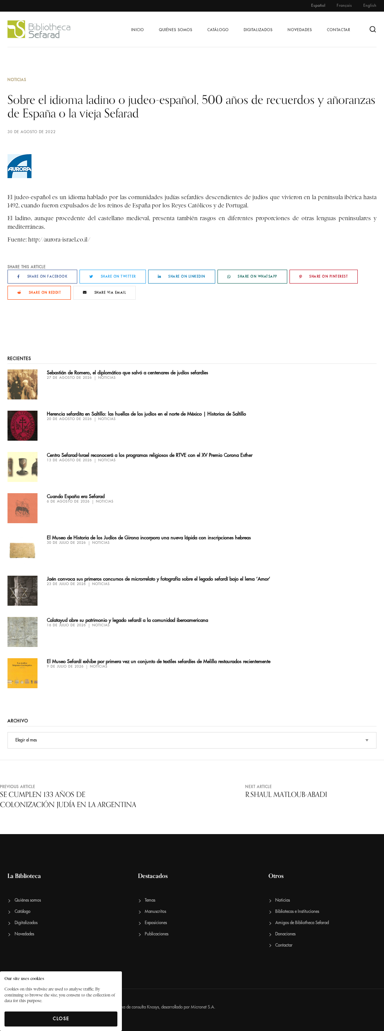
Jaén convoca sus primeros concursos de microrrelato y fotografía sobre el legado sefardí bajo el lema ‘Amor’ (158, 578)
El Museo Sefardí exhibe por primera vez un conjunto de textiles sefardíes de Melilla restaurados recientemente (158, 661)
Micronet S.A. (203, 1007)
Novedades (300, 30)
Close (61, 1018)
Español (318, 6)
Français (344, 6)
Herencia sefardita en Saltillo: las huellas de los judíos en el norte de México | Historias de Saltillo (146, 413)
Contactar (338, 30)
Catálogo (218, 30)
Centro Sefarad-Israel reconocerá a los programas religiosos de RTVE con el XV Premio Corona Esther (149, 455)
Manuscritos (155, 911)
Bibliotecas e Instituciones (297, 911)
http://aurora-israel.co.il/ (59, 239)
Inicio (137, 30)
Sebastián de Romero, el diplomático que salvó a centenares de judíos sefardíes (127, 372)
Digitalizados (258, 30)
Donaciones (285, 934)
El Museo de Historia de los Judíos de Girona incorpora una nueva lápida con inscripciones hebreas (149, 537)
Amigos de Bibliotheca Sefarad (302, 923)
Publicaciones (156, 934)
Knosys (153, 1007)
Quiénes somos (175, 30)
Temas (150, 900)
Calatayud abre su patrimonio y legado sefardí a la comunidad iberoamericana (127, 620)
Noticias (17, 80)
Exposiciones (156, 923)
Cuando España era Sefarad (76, 496)
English (369, 6)
